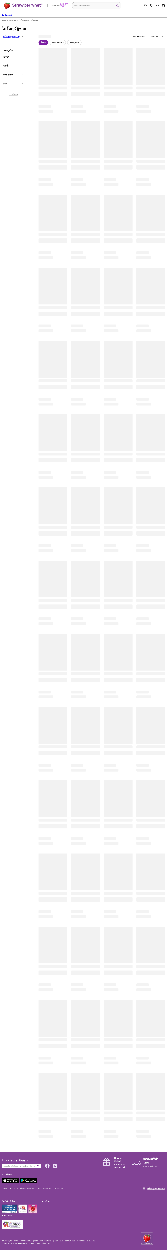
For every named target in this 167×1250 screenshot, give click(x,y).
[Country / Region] (146, 5)
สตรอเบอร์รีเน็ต (58, 43)
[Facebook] (47, 1166)
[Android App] (29, 1182)
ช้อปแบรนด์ (7, 15)
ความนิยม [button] (154, 36)
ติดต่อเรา (59, 1188)
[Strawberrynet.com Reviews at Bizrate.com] (9, 1213)
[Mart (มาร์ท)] (60, 6)
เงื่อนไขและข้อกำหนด (43, 1241)
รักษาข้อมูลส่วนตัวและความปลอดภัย (17, 1241)
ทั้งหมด (43, 43)
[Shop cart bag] (163, 5)
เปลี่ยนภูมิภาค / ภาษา (156, 1188)
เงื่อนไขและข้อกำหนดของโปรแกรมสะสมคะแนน (75, 1241)
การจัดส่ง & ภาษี (8, 1188)
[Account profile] (157, 5)
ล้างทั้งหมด (13, 95)
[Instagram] (55, 1166)
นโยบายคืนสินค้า (27, 1188)
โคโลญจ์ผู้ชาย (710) (11, 36)
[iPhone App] (11, 1182)
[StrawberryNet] (22, 5)
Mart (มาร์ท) (74, 43)
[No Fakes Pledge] (32, 1212)
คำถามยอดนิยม (44, 1188)
